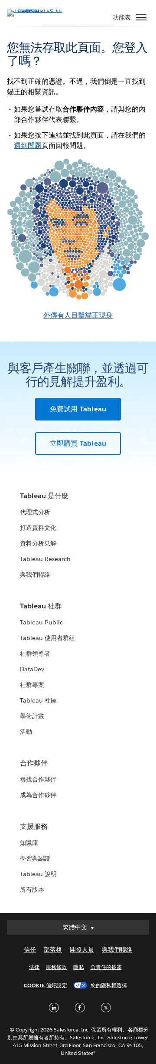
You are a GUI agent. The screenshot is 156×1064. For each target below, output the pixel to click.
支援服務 (34, 826)
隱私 (78, 967)
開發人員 (82, 949)
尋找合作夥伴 (38, 779)
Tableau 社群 (41, 606)
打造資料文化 (38, 528)
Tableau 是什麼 (44, 495)
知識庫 (29, 843)
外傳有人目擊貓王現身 (78, 315)
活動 (26, 732)
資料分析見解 (38, 543)
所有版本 (32, 889)
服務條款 (56, 967)
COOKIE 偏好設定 (45, 985)
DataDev (32, 669)
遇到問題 (28, 145)
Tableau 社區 (38, 700)
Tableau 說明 (38, 874)
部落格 (53, 949)
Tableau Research (45, 559)
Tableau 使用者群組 (47, 638)
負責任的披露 (106, 967)
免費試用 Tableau (78, 409)
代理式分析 (35, 512)
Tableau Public (41, 622)
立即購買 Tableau (78, 443)
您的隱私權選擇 (109, 985)
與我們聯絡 (35, 574)
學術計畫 (32, 716)
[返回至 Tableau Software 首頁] (37, 9)
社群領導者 (35, 653)
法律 (34, 967)
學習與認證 (35, 858)
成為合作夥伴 (38, 795)
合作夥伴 (34, 763)
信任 (30, 949)
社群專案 (32, 685)
